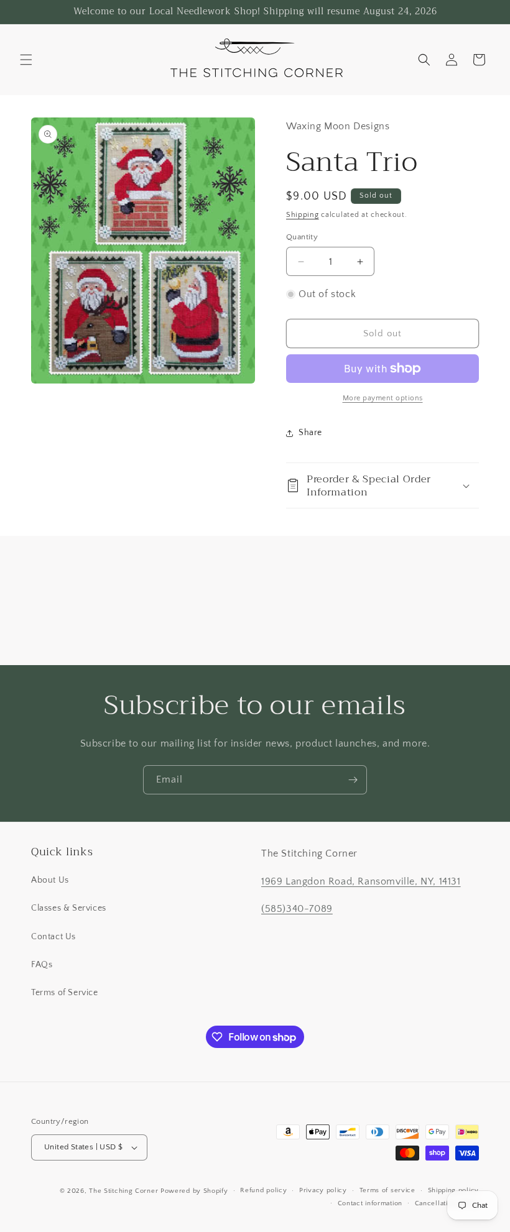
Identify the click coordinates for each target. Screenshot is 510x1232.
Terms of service (387, 1190)
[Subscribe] (352, 779)
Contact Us (53, 937)
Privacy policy (323, 1190)
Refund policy (263, 1190)
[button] (26, 59)
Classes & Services (68, 908)
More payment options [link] (383, 398)
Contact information (370, 1203)
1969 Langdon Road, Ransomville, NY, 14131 (361, 881)
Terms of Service (64, 993)
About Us (50, 880)
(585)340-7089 (297, 908)
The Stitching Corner (123, 1191)
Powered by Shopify (194, 1191)
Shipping (302, 215)
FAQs (41, 965)
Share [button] (310, 433)
